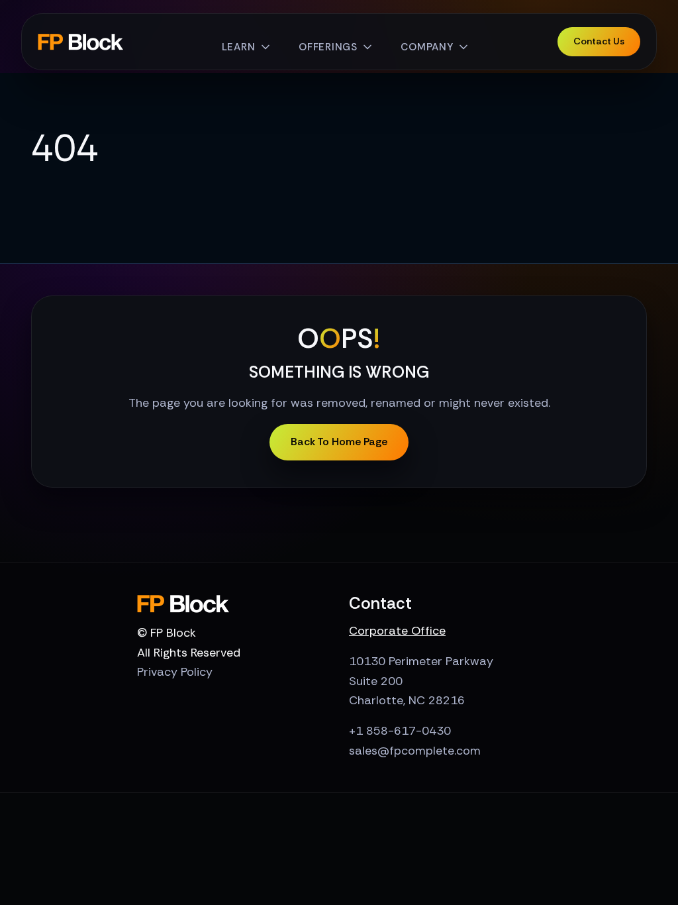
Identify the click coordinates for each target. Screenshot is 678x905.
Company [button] (427, 47)
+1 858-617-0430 (400, 731)
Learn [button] (239, 47)
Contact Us (598, 41)
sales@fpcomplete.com (415, 751)
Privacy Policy (175, 672)
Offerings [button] (328, 47)
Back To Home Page (339, 442)
